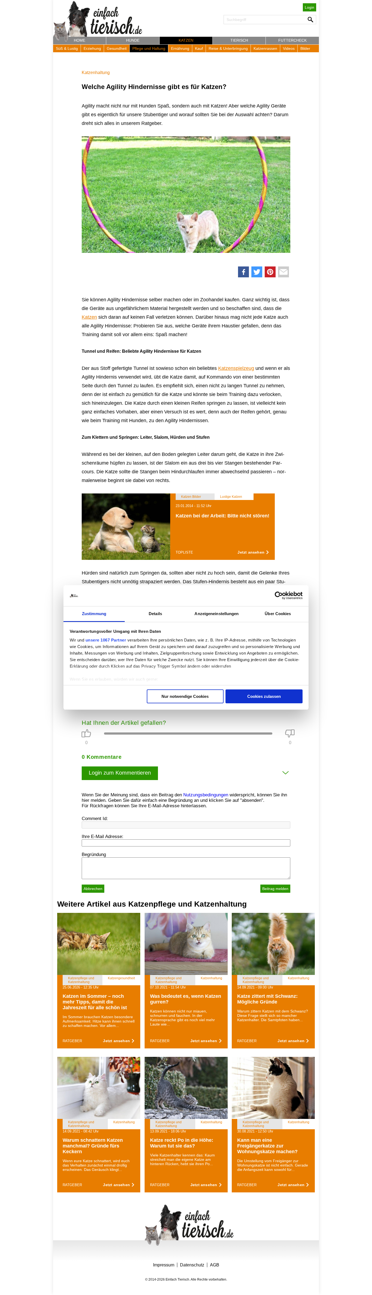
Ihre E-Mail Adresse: (102, 836)
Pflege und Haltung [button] (148, 48)
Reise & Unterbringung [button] (228, 48)
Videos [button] (289, 48)
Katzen (89, 317)
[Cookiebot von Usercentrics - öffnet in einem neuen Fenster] (279, 596)
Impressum (163, 1265)
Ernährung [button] (180, 48)
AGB (214, 1265)
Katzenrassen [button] (265, 48)
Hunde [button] (132, 40)
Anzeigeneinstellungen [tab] (216, 613)
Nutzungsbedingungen (205, 794)
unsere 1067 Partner (106, 640)
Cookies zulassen (264, 696)
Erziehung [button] (92, 48)
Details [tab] (155, 613)
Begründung (94, 854)
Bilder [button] (305, 48)
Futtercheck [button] (292, 40)
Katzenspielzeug (236, 368)
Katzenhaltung (96, 72)
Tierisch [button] (239, 40)
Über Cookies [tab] (278, 613)
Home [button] (79, 40)
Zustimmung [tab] (94, 613)
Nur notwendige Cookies (185, 696)
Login (309, 7)
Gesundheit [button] (117, 48)
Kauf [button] (199, 48)
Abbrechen (93, 888)
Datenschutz (192, 1265)
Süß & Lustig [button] (67, 48)
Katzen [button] (186, 40)
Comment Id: (95, 818)
